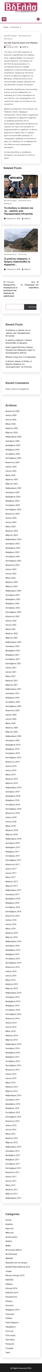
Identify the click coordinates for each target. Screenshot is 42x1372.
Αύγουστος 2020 (12, 710)
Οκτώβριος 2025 (12, 454)
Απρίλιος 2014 (11, 1035)
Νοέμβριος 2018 (12, 800)
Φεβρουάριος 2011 (13, 1198)
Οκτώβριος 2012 (12, 1112)
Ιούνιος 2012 (10, 1129)
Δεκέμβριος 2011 (12, 1155)
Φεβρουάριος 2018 (13, 839)
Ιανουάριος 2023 (12, 595)
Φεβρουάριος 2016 (13, 941)
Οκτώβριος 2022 (12, 608)
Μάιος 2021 (10, 676)
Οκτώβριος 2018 (12, 805)
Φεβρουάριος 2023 (13, 591)
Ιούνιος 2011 (10, 1181)
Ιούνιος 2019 (10, 770)
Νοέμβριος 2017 (12, 852)
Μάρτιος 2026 (11, 432)
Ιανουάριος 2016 (12, 946)
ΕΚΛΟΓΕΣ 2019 (11, 1293)
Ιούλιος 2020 (10, 715)
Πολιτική (23, 254)
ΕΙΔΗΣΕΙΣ (9, 1280)
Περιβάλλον (10, 1327)
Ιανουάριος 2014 (12, 1048)
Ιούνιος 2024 (10, 522)
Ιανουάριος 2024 (12, 544)
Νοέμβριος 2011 (12, 1159)
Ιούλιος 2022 (10, 621)
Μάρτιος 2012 (11, 1142)
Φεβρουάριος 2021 (13, 689)
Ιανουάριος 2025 (12, 492)
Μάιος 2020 (10, 723)
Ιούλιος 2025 (10, 467)
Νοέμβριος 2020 (12, 698)
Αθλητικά (9, 1233)
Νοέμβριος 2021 (12, 655)
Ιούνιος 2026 (10, 420)
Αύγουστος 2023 (12, 565)
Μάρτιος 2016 (11, 937)
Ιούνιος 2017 (10, 873)
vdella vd (25, 47)
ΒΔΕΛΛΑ (9, 1258)
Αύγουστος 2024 (12, 514)
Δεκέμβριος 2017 (12, 847)
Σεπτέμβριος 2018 (13, 809)
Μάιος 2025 (10, 475)
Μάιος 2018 (10, 826)
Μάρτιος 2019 (11, 783)
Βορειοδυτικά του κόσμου (16, 1263)
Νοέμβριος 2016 (12, 903)
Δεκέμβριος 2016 (12, 899)
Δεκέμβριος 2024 (12, 497)
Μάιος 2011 (10, 1185)
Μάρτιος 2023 (11, 586)
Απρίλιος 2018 (11, 830)
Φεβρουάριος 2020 (13, 736)
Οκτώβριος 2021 (12, 659)
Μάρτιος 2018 (11, 834)
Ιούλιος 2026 (10, 415)
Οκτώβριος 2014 (12, 1010)
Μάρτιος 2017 (11, 886)
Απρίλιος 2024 (11, 531)
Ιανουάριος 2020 (12, 740)
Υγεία (7, 1352)
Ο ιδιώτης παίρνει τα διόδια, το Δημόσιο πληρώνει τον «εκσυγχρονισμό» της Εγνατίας (18, 364)
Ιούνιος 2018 (10, 822)
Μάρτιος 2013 (11, 1091)
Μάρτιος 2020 (11, 732)
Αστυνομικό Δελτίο (13, 1250)
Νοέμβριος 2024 (12, 501)
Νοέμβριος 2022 (12, 603)
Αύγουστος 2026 (12, 411)
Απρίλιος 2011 (11, 1189)
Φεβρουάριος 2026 (13, 437)
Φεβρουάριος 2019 (13, 787)
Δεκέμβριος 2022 (12, 599)
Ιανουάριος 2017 (12, 894)
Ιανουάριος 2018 (12, 843)
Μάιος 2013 (10, 1083)
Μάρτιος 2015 (11, 988)
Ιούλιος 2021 (10, 668)
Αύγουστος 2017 (12, 864)
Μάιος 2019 (10, 775)
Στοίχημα (9, 1348)
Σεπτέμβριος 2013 (13, 1065)
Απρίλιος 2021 (11, 680)
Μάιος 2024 (10, 526)
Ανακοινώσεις (11, 1237)
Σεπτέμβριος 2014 (13, 1014)
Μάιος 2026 (10, 424)
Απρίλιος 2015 (11, 984)
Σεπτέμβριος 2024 (13, 509)
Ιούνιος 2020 (10, 719)
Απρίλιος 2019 (11, 779)
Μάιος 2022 (10, 629)
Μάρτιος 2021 (11, 685)
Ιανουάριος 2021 (12, 693)
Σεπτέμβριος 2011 (13, 1168)
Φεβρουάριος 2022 (13, 642)
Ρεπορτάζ (9, 1344)
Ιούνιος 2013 (10, 1078)
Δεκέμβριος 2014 (12, 1001)
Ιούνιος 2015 (10, 976)
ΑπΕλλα (8, 1241)
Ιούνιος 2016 (10, 924)
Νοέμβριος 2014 (12, 1005)
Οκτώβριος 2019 (12, 753)
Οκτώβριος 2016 (12, 907)
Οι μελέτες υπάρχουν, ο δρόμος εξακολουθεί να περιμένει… (17, 261)
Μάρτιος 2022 (11, 638)
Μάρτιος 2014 (11, 1040)
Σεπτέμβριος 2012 (13, 1117)
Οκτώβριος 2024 (12, 505)
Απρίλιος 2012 (11, 1138)
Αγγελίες (9, 1224)
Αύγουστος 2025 (12, 462)
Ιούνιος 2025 (10, 471)
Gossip (8, 1220)
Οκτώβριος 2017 (12, 856)
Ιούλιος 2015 (10, 971)
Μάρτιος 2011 (11, 1194)
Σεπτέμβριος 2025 (13, 458)
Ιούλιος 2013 (10, 1074)
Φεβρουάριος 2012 (13, 1147)
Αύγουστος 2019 (12, 762)
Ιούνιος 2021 (10, 672)
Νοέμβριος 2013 (12, 1057)
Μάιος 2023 (10, 578)
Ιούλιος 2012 (10, 1125)
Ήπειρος (8, 203)
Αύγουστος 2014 (12, 1018)
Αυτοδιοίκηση (10, 36)
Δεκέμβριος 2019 (12, 745)
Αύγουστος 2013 (12, 1070)
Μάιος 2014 (10, 1031)
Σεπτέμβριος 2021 (13, 663)
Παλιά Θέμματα (12, 1322)
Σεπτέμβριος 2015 (13, 963)
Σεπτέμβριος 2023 (13, 561)
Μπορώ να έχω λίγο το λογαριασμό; (20, 357)
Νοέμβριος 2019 (12, 749)
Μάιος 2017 (10, 877)
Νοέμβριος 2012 (12, 1108)
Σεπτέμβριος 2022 (13, 612)
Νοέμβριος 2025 (12, 450)
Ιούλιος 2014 (10, 1023)
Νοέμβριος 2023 (12, 552)
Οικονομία (9, 1314)
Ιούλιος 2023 (10, 569)
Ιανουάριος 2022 (12, 646)
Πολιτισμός (10, 1335)
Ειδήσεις (9, 1284)
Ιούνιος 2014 (10, 1027)
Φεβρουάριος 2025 (13, 488)
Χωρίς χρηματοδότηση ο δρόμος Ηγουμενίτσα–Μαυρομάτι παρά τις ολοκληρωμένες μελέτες (20, 350)
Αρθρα (8, 1245)
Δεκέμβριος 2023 (12, 548)
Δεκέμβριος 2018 (12, 796)
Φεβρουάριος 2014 (13, 1044)
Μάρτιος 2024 (11, 535)
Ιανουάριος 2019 (12, 792)
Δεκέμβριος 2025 (12, 445)
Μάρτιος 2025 (11, 484)
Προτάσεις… (10, 1340)
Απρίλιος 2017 (11, 881)
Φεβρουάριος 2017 (13, 890)
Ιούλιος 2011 (10, 1177)
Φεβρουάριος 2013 (13, 1095)
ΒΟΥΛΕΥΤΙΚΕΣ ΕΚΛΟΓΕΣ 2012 (17, 1267)
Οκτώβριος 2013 (12, 1061)
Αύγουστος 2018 (12, 813)
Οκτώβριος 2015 (12, 959)
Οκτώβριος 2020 (12, 702)
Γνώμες (8, 1271)
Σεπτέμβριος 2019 (13, 757)
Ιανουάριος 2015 (12, 997)
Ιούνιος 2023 (10, 574)
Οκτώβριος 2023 (12, 556)
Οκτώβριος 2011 (12, 1164)
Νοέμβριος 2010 (12, 1310)
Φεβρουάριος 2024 (13, 539)
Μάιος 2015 (10, 980)
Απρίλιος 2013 (11, 1087)
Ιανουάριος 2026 (12, 441)
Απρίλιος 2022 (11, 633)
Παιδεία (8, 1318)
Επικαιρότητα (25, 36)
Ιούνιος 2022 (10, 625)
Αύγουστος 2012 (12, 1121)
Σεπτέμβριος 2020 (13, 706)
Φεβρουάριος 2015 (13, 993)
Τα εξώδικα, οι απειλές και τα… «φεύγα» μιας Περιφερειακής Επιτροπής (18, 211)
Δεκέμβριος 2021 (12, 651)
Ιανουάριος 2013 (12, 1100)
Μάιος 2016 (10, 929)
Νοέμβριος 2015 (12, 954)
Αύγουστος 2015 (12, 967)
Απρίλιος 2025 (11, 479)
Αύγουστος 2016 (12, 916)
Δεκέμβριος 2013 (12, 1053)
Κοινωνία (8, 39)
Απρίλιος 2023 (11, 582)
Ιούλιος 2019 (10, 766)
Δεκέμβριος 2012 (12, 1104)
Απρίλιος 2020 (11, 728)
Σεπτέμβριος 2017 (13, 860)
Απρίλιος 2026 (11, 428)
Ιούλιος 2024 (10, 518)
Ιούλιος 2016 (10, 920)
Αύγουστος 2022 (12, 616)
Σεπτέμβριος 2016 (13, 911)
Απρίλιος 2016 (11, 933)
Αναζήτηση (33, 307)
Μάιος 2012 (10, 1134)
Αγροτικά (9, 1228)
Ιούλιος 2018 (10, 817)
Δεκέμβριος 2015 (12, 950)
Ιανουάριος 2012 (12, 1151)
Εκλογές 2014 (11, 1288)
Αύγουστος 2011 (12, 1172)
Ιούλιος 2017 (10, 869)
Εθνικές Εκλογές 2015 (14, 1275)
